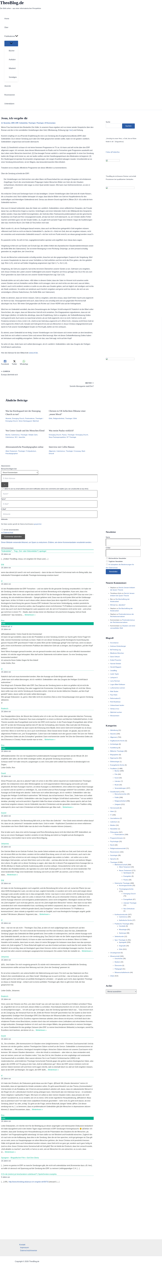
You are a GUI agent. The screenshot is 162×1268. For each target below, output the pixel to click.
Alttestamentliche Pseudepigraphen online (24, 447)
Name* (3, 499)
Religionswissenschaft (118, 848)
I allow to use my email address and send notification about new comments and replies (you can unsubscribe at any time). (46, 489)
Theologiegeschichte (126, 889)
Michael (113, 605)
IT (111, 815)
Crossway (77, 451)
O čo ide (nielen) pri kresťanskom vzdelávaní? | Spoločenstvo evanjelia (29, 1174)
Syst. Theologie (120, 940)
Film (116, 774)
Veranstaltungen (120, 788)
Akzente (8, 418)
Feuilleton (113, 768)
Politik (117, 797)
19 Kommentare (50, 123)
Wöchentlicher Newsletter (117, 558)
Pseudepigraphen (12, 453)
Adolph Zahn (33, 435)
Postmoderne (29, 418)
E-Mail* (3, 509)
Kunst (117, 778)
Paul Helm (113, 695)
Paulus (64, 435)
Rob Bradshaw (115, 702)
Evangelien (127, 876)
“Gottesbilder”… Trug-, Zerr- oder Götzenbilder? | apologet (23, 551)
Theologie (31, 123)
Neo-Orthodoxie (129, 909)
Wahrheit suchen (116, 712)
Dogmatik (122, 946)
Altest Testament (11, 451)
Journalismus (114, 818)
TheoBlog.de (12, 2)
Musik (117, 785)
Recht (112, 845)
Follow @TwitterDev (113, 152)
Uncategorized (115, 953)
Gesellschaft (114, 792)
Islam (112, 811)
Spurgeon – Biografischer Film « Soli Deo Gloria (20, 1158)
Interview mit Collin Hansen (61, 447)
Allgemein (52, 451)
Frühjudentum (31, 451)
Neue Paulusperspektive (57, 437)
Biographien (114, 754)
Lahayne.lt (113, 677)
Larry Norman (115, 681)
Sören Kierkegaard (25, 421)
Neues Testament (125, 870)
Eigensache (114, 758)
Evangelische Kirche (117, 765)
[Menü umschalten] (11, 43)
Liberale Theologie (129, 903)
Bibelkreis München (117, 653)
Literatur (117, 781)
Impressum (24, 1247)
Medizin (117, 962)
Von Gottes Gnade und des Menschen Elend (25, 430)
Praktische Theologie (122, 924)
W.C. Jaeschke (20, 437)
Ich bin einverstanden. (11, 530)
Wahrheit (36, 421)
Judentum (113, 822)
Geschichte (118, 958)
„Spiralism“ (122, 605)
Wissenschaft (114, 956)
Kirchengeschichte (125, 885)
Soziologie (113, 855)
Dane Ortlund (115, 657)
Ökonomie (118, 965)
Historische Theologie (122, 883)
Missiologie (123, 929)
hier (70, 130)
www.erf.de (33, 353)
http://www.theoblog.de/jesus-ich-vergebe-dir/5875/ (28, 1182)
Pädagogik (118, 969)
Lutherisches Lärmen (117, 688)
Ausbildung (114, 748)
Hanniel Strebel (115, 663)
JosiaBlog (113, 670)
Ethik (50, 418)
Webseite (4, 519)
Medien (112, 825)
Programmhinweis (116, 838)
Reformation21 (115, 698)
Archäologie (114, 744)
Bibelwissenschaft (121, 864)
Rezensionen (114, 852)
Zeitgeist (118, 804)
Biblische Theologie (117, 751)
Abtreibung (114, 730)
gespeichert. (38, 524)
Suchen (128, 126)
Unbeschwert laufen (117, 705)
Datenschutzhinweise (28, 1250)
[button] (16, 36)
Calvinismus (15, 435)
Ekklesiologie (114, 761)
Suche (108, 122)
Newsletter (114, 829)
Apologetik (122, 942)
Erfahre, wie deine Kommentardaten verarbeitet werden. (70, 542)
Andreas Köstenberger (118, 646)
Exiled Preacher (115, 660)
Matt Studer (114, 691)
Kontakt (22, 1245)
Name (108, 537)
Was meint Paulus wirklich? (61, 430)
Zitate (112, 976)
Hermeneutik (114, 808)
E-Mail (108, 548)
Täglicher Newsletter (115, 561)
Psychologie (114, 841)
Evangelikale (127, 899)
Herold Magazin (115, 667)
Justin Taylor (114, 674)
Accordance (114, 643)
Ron (2, 621)
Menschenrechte (120, 794)
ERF (17, 123)
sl (11, 626)
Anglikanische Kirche (117, 741)
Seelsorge (122, 933)
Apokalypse (127, 873)
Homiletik (122, 926)
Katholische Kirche (125, 920)
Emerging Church (18, 418)
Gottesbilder (23, 123)
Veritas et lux (114, 709)
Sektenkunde (119, 936)
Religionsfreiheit (58, 418)
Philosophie (114, 832)
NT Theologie (71, 437)
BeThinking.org (115, 650)
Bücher (8, 435)
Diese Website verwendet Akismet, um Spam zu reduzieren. (24, 542)
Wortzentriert (114, 716)
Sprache (113, 859)
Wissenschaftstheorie (122, 972)
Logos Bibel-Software (117, 684)
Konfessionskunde (121, 914)
